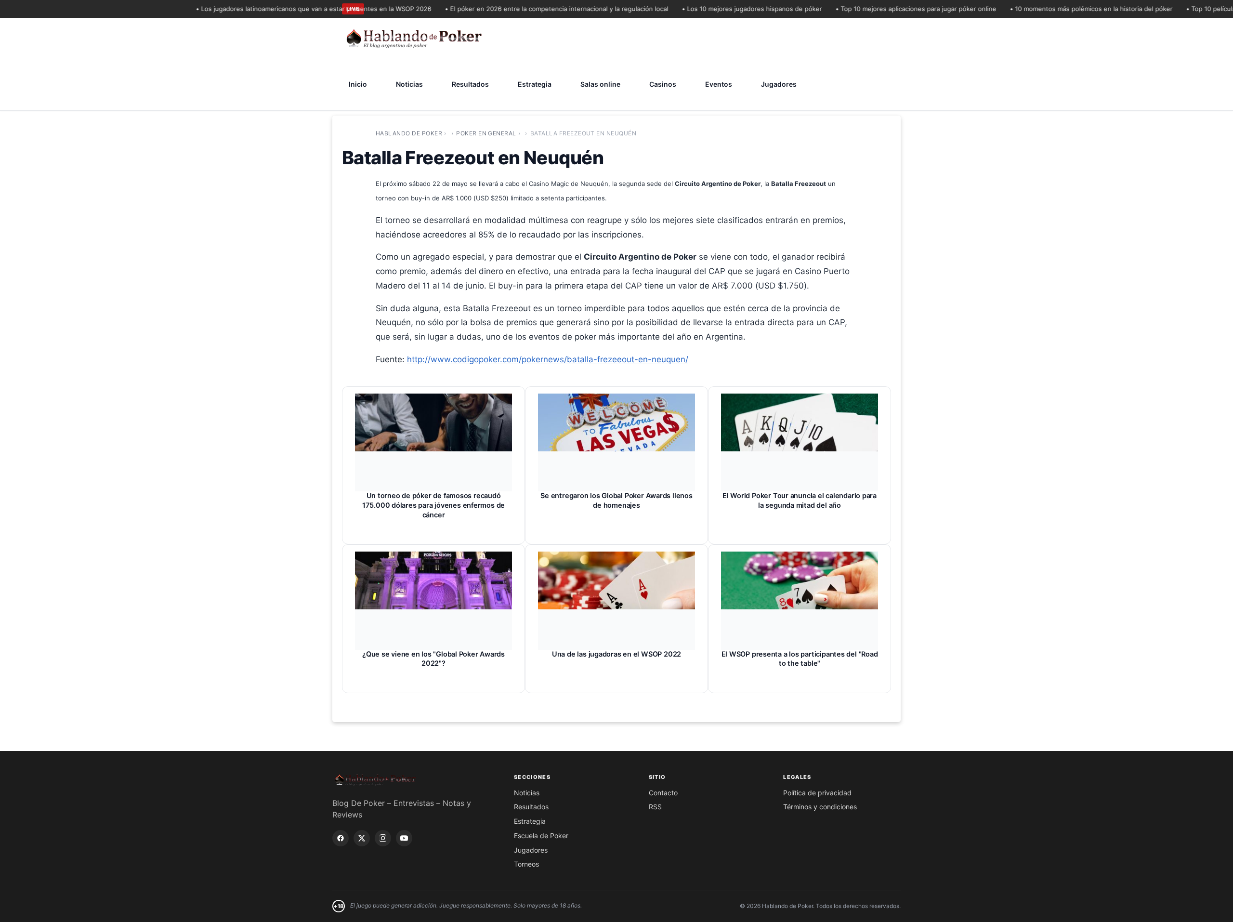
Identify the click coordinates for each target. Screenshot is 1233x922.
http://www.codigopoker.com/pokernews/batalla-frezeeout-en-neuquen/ (547, 359)
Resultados (470, 84)
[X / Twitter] (362, 838)
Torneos (526, 864)
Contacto (663, 793)
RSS (655, 807)
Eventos (718, 84)
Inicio (358, 84)
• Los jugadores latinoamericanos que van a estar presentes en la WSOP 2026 (297, 9)
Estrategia (534, 84)
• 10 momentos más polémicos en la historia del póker (1074, 9)
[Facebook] (340, 838)
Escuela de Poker (541, 835)
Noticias (409, 84)
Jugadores (779, 84)
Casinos (662, 84)
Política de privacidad (817, 793)
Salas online (600, 84)
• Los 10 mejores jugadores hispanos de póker (735, 9)
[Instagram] (383, 838)
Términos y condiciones (820, 807)
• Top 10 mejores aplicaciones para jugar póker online (899, 9)
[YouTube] (404, 838)
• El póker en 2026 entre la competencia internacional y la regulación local (540, 9)
